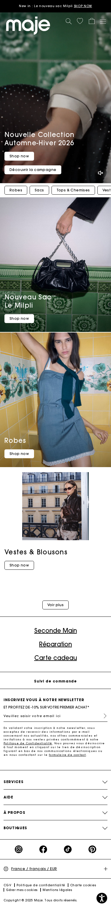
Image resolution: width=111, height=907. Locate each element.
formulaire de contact (67, 754)
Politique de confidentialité (41, 885)
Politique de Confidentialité (28, 743)
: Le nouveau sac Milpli (55, 6)
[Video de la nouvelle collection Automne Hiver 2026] (55, 97)
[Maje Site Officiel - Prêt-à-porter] (28, 25)
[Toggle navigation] (103, 21)
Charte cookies (83, 885)
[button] (80, 21)
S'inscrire (102, 716)
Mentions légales (57, 890)
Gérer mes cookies (22, 890)
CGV (7, 885)
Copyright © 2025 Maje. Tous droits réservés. (41, 900)
